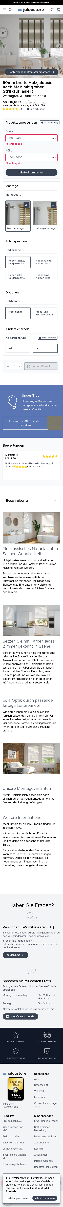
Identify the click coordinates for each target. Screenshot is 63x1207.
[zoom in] (26, 205)
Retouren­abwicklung (45, 1136)
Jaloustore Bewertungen (10, 1105)
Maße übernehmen (31, 172)
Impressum (40, 1097)
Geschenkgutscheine (15, 1164)
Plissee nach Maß (12, 1120)
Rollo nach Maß (11, 1136)
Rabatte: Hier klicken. (46, 1166)
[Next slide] (59, 46)
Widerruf (39, 1091)
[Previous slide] (4, 46)
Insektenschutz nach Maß (14, 1156)
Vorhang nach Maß (13, 1148)
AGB (36, 1078)
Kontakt (38, 1148)
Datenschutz (41, 1084)
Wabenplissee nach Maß (13, 1129)
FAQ (18, 827)
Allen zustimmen (45, 1198)
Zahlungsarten (42, 1142)
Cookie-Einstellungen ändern (46, 1105)
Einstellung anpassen (17, 1198)
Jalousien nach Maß (14, 1142)
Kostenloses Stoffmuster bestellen (24, 423)
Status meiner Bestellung (42, 1129)
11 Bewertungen (36, 109)
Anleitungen (41, 1154)
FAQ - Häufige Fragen (46, 1120)
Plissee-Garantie (43, 1160)
